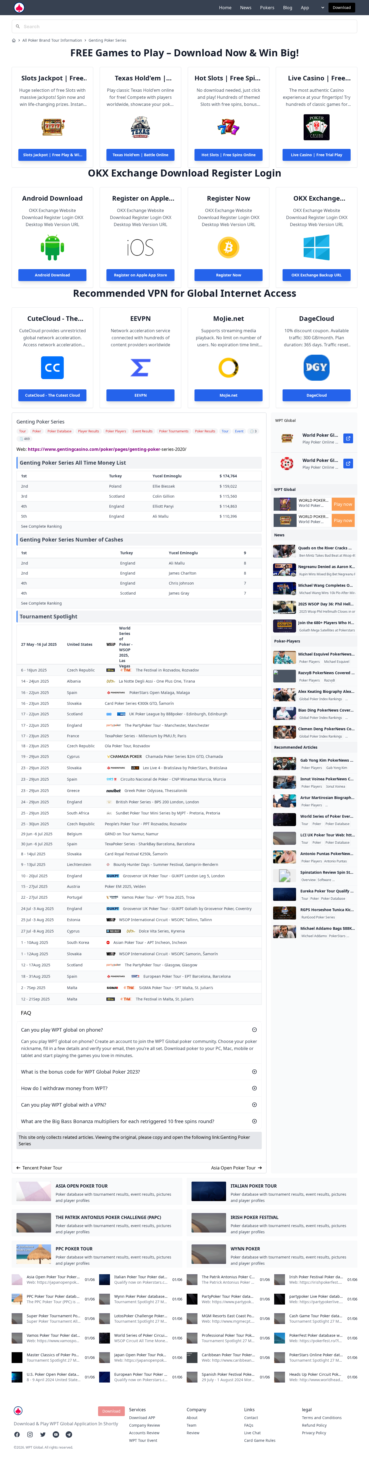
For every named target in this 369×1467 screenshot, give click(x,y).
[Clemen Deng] (284, 732)
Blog (287, 8)
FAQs (248, 1425)
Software (324, 880)
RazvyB (329, 680)
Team (191, 1425)
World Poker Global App (312, 500)
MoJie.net (228, 318)
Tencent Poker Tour (42, 1168)
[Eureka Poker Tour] (284, 894)
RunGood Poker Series (318, 917)
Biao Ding (353, 718)
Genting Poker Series (107, 40)
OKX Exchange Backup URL (316, 198)
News (245, 8)
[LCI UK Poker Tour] (284, 838)
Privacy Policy (314, 1432)
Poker (317, 824)
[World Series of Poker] (284, 819)
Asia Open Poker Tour (233, 1168)
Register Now (228, 198)
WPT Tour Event (143, 1440)
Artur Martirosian (339, 805)
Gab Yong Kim (336, 768)
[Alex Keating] (284, 694)
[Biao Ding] (284, 713)
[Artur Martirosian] (284, 800)
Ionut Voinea (335, 786)
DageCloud (316, 318)
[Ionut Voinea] (284, 782)
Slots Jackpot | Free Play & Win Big (52, 78)
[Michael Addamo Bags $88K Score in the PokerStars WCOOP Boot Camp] (284, 931)
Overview (308, 880)
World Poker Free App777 (310, 508)
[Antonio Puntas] (284, 856)
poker (154, 449)
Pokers (267, 8)
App (305, 8)
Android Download (52, 198)
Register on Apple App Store (140, 198)
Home (225, 8)
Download (342, 7)
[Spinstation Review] (284, 875)
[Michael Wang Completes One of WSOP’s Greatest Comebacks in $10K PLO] (284, 588)
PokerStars (337, 936)
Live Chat (252, 1432)
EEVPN (140, 318)
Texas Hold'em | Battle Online (140, 78)
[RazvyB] (284, 676)
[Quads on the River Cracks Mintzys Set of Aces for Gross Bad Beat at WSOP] (284, 551)
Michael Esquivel (336, 662)
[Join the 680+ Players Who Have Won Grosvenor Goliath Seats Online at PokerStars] (284, 626)
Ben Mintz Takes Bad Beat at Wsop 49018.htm (333, 555)
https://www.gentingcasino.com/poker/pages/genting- (88, 449)
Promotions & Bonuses (350, 880)
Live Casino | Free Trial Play (316, 78)
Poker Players (309, 662)
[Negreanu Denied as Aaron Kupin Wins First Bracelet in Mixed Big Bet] (284, 569)
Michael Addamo (314, 936)
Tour (304, 824)
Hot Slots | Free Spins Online (228, 78)
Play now (343, 504)
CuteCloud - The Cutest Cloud (52, 318)
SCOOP (353, 936)
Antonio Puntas (335, 861)
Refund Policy (314, 1425)
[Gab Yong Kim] (284, 763)
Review (193, 1432)
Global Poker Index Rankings (320, 699)
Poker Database (338, 824)
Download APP (142, 1417)
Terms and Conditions (322, 1417)
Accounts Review (144, 1432)
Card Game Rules (260, 1440)
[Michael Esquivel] (284, 657)
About (192, 1417)
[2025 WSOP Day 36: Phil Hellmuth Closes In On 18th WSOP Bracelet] (284, 607)
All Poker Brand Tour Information (52, 40)
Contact (251, 1417)
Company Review (144, 1425)
